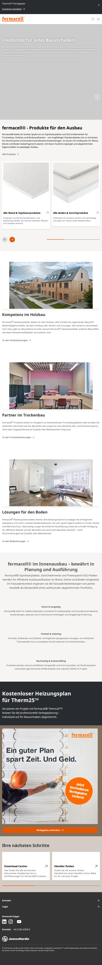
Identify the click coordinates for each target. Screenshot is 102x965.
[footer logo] (51, 939)
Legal (5, 906)
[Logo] (13, 19)
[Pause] (97, 97)
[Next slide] (12, 239)
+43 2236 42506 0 (21, 929)
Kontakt (6, 900)
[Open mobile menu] (98, 19)
